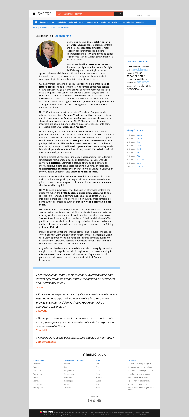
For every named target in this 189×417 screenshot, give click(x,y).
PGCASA (91, 412)
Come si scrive (92, 22)
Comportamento (46, 341)
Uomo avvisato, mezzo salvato (140, 367)
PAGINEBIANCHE (100, 412)
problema (140, 69)
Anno (139, 163)
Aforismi (43, 28)
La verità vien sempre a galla (139, 364)
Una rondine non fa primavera (140, 370)
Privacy (60, 415)
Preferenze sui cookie (78, 415)
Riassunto (68, 377)
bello (149, 86)
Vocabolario (61, 22)
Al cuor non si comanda (137, 384)
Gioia (66, 384)
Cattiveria (41, 310)
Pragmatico (69, 370)
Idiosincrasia (38, 370)
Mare (98, 374)
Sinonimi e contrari (46, 22)
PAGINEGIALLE (69, 412)
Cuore (139, 138)
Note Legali (53, 415)
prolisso (137, 73)
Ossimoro (37, 364)
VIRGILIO (61, 412)
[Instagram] (90, 400)
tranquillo (133, 79)
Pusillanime (37, 374)
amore (132, 88)
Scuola (103, 22)
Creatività (41, 330)
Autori (52, 28)
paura (139, 89)
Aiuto (86, 415)
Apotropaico (38, 387)
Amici (98, 384)
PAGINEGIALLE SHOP (81, 412)
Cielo (139, 145)
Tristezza (68, 387)
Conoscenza (69, 374)
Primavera (141, 159)
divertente (136, 75)
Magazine (140, 22)
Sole (138, 142)
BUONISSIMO (137, 412)
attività (130, 70)
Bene (98, 387)
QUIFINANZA (129, 412)
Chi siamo (46, 415)
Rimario (82, 22)
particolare (137, 86)
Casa (98, 370)
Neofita (36, 381)
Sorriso (140, 149)
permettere (131, 82)
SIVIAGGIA (121, 412)
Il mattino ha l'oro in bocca (139, 374)
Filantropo (37, 367)
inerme (129, 86)
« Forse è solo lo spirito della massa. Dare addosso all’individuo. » (75, 337)
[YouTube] (99, 400)
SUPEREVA (145, 412)
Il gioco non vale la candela (139, 381)
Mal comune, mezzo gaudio (139, 377)
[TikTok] (94, 400)
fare (144, 85)
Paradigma (68, 381)
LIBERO (56, 412)
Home (36, 22)
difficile (143, 79)
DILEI (115, 412)
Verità (139, 152)
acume (143, 81)
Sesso (39, 287)
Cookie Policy (67, 415)
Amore (139, 135)
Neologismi (72, 22)
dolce (130, 73)
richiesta (145, 66)
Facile (66, 367)
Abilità (140, 166)
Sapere (44, 13)
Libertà (67, 364)
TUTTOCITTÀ (109, 412)
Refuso (35, 377)
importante (136, 66)
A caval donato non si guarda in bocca (141, 388)
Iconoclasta (37, 384)
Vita (138, 156)
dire (129, 66)
